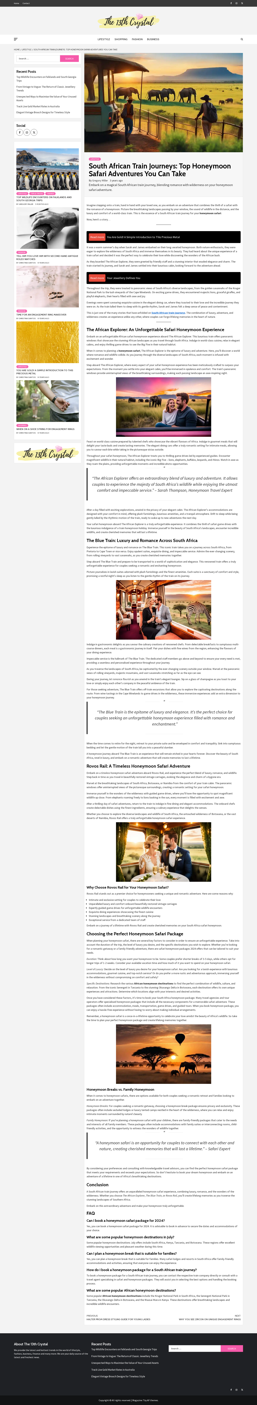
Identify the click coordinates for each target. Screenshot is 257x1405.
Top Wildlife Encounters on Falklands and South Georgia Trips (46, 78)
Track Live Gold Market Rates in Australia (38, 106)
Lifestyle (104, 39)
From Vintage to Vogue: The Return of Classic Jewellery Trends (45, 88)
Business (153, 39)
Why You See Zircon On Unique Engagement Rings (210, 1317)
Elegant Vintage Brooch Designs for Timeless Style (43, 112)
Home (16, 3)
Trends (50, 193)
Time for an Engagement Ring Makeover (41, 314)
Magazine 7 (138, 1400)
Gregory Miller (100, 180)
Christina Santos (27, 263)
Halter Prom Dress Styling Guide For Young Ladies (118, 1317)
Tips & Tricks (37, 193)
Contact (26, 3)
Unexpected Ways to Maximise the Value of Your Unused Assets (46, 98)
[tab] (16, 146)
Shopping (121, 39)
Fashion (137, 39)
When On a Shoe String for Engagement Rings (45, 429)
